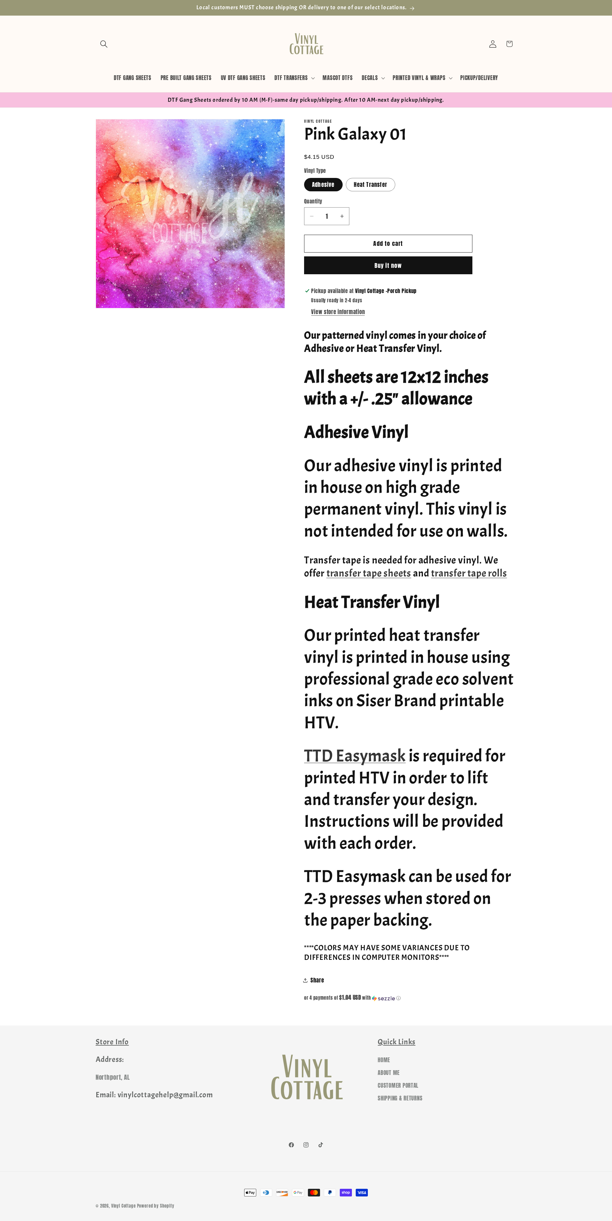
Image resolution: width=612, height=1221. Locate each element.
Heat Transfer (370, 184)
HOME (384, 1060)
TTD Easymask (355, 756)
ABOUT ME (389, 1073)
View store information (338, 312)
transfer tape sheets (368, 573)
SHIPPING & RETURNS (400, 1098)
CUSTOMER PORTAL (398, 1085)
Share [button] (317, 980)
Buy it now (388, 265)
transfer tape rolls (469, 573)
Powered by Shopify (155, 1206)
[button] (104, 43)
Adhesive (323, 184)
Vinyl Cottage (123, 1206)
